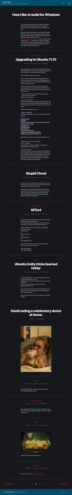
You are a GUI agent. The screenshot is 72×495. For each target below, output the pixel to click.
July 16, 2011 (35, 468)
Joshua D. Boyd (6, 2)
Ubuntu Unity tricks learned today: (36, 266)
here (29, 40)
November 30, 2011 (36, 177)
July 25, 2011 (35, 403)
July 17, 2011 (35, 425)
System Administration (36, 55)
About (63, 2)
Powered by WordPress (21, 492)
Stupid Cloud (36, 173)
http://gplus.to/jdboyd (37, 474)
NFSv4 (36, 210)
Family (36, 380)
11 (39, 484)
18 (45, 484)
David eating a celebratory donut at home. (36, 313)
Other (36, 169)
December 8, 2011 (35, 63)
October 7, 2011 (40, 318)
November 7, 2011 (35, 272)
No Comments (45, 18)
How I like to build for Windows (36, 15)
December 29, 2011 (36, 18)
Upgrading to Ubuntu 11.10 (36, 59)
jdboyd (27, 18)
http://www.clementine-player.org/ (30, 39)
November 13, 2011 (36, 214)
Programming (36, 10)
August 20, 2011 (36, 383)
